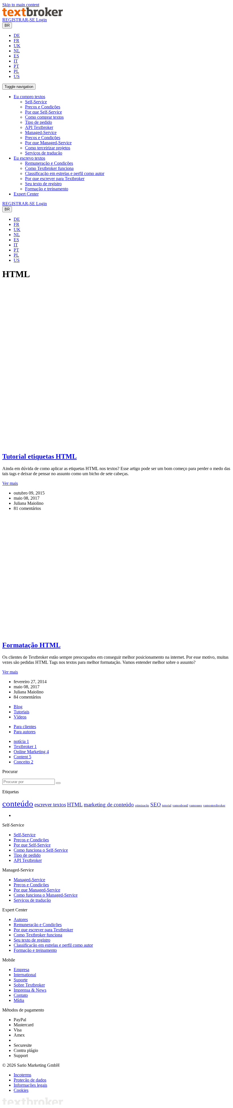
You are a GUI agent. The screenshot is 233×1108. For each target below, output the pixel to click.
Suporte (21, 979)
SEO (155, 805)
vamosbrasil (180, 805)
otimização (142, 805)
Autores (21, 919)
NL (17, 50)
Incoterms (22, 1074)
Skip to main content (20, 4)
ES (16, 55)
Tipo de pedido (38, 122)
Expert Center (26, 193)
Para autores (25, 731)
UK (17, 45)
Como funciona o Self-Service (41, 850)
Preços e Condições (42, 106)
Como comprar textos (44, 117)
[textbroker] (32, 14)
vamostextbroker (214, 805)
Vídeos (20, 716)
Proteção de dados (30, 1080)
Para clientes (25, 726)
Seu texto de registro (43, 183)
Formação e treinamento (46, 188)
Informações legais (30, 1085)
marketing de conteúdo (109, 805)
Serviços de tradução (43, 153)
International (25, 974)
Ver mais (10, 483)
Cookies (21, 1090)
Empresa (21, 969)
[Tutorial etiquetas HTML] (108, 444)
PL (16, 71)
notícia (21, 741)
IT (16, 61)
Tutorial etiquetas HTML (39, 456)
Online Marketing (31, 751)
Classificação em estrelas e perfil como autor (64, 173)
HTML (75, 805)
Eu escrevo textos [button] (29, 158)
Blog (18, 706)
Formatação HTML (31, 645)
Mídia (19, 1000)
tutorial (166, 805)
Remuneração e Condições (49, 163)
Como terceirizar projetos (47, 147)
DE (17, 35)
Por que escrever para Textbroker (54, 178)
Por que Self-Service (43, 112)
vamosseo (195, 805)
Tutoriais (21, 711)
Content (22, 756)
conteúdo (17, 803)
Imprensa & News (30, 990)
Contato (21, 995)
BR (7, 25)
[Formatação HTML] (108, 633)
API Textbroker (39, 127)
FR (16, 40)
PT (16, 66)
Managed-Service (41, 132)
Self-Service (36, 101)
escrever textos (50, 805)
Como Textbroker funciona (49, 168)
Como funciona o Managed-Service (46, 895)
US (17, 76)
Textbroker (25, 746)
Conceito (23, 761)
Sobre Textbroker (29, 985)
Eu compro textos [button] (29, 96)
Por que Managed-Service (48, 142)
